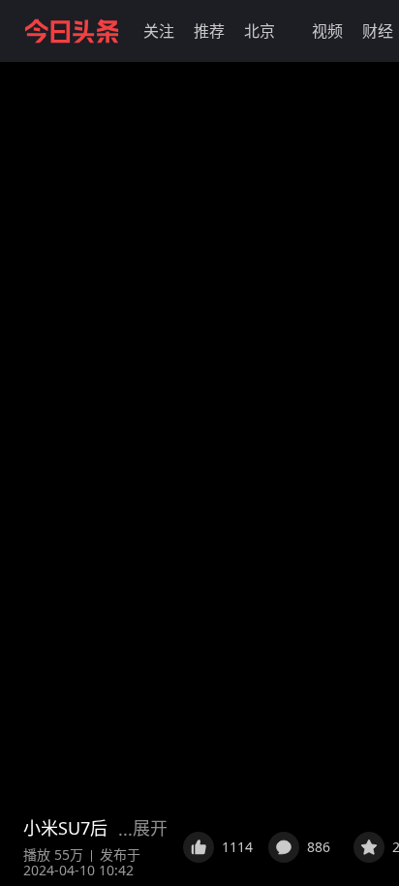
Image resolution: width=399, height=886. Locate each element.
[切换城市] (286, 31)
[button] (158, 31)
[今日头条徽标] (71, 31)
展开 (150, 828)
